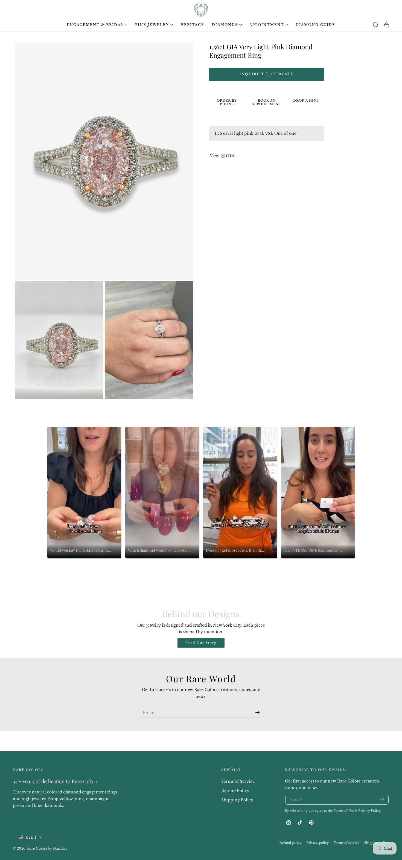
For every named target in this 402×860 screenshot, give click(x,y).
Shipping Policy (237, 799)
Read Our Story (201, 643)
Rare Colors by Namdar (47, 848)
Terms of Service (238, 781)
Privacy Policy (369, 811)
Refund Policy (235, 790)
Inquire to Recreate (267, 74)
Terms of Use (344, 811)
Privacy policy (318, 842)
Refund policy (290, 842)
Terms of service (346, 842)
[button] (376, 25)
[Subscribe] (257, 712)
